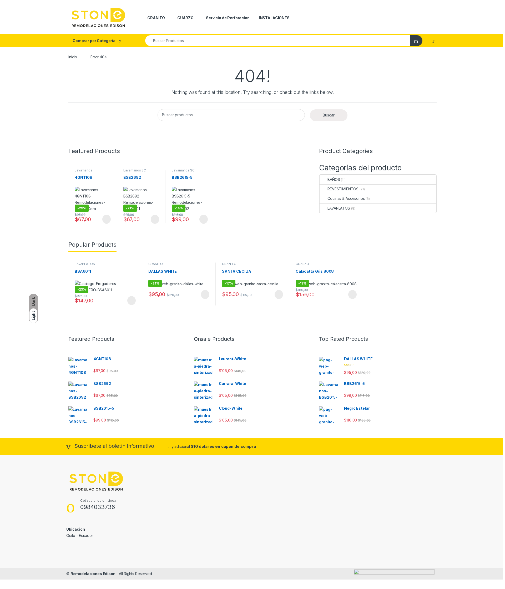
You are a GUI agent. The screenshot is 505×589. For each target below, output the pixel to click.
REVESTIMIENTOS (342, 189)
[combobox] (277, 40)
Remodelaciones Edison (92, 573)
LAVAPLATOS (338, 208)
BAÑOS (333, 179)
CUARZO (185, 18)
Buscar (329, 115)
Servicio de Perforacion (228, 18)
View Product (104, 219)
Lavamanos (83, 170)
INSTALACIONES (274, 18)
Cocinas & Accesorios (346, 198)
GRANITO (156, 18)
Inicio (72, 57)
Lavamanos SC (134, 170)
